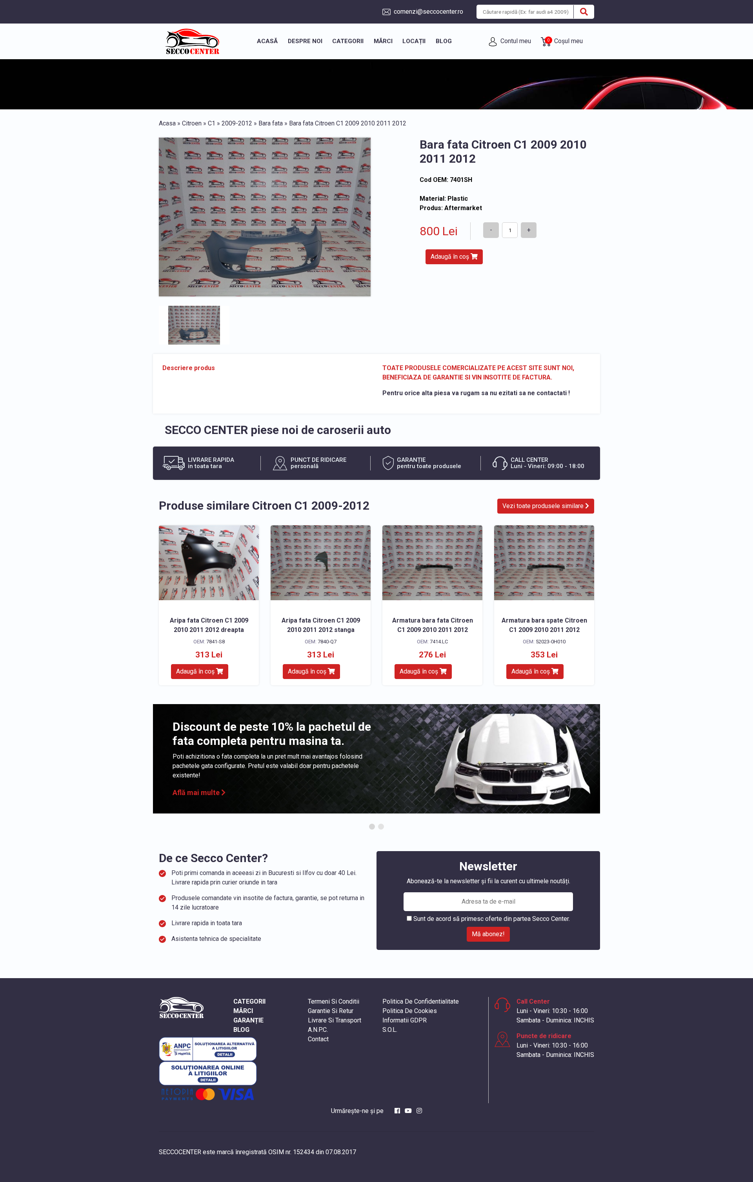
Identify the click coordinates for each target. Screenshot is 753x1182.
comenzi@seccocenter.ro (427, 11)
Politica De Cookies (409, 1011)
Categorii (348, 41)
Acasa (167, 123)
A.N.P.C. (318, 1029)
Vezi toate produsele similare (543, 506)
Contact (318, 1039)
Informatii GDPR (404, 1020)
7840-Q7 (327, 642)
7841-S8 (215, 642)
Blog (444, 41)
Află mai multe (197, 792)
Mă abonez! (488, 934)
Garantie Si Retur (330, 1011)
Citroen (192, 123)
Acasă (267, 41)
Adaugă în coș (451, 256)
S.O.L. (389, 1029)
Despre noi (305, 41)
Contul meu (515, 41)
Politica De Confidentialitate (420, 1001)
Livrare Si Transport (334, 1020)
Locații (414, 41)
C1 (211, 123)
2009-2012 (237, 123)
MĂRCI (243, 1011)
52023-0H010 (551, 642)
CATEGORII (249, 1001)
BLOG (241, 1029)
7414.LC (439, 642)
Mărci (383, 41)
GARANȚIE (248, 1020)
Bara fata (270, 123)
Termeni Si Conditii (333, 1001)
